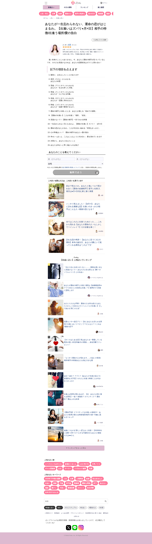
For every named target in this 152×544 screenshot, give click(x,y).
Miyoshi (101, 332)
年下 (95, 483)
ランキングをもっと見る (76, 448)
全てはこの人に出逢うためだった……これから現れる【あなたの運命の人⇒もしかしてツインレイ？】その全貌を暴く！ (84, 224)
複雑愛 (100, 14)
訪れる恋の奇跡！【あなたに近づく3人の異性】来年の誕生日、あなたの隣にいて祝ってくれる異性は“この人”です (84, 242)
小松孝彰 (100, 231)
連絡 (46, 488)
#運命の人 (92, 507)
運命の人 (68, 14)
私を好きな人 (97, 479)
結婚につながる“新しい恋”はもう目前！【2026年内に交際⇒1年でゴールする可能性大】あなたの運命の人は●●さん (83, 433)
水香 (102, 195)
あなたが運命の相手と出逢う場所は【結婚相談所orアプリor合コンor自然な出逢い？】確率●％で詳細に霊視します (83, 287)
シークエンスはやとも (97, 277)
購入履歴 (101, 7)
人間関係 (79, 479)
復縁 (108, 14)
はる (60, 468)
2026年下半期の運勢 (52, 479)
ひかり (101, 249)
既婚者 (76, 483)
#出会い (83, 507)
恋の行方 (91, 14)
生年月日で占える (51, 492)
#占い (60, 507)
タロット (80, 488)
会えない (103, 483)
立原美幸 (100, 213)
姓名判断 (90, 488)
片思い (62, 488)
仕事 (53, 14)
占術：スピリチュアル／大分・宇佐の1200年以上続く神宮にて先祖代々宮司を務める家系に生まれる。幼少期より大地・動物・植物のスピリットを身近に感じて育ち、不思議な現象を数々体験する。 (83, 52)
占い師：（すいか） (70, 45)
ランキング (84, 7)
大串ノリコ (100, 404)
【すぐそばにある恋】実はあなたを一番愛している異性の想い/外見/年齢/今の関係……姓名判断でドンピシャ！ (83, 342)
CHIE (101, 314)
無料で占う (76, 172)
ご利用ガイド (49, 513)
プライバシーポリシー (77, 513)
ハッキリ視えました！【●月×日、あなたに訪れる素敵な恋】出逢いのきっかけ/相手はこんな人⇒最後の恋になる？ (83, 206)
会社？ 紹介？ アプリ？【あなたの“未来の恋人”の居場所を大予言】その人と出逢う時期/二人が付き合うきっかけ (82, 378)
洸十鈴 (101, 366)
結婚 (60, 14)
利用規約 (57, 513)
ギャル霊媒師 (50, 468)
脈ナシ (54, 488)
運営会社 (105, 513)
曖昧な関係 (86, 483)
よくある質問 (65, 513)
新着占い (51, 7)
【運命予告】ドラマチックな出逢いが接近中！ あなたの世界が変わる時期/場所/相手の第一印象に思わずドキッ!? (82, 414)
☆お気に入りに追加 (99, 40)
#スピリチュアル (71, 507)
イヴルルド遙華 (80, 468)
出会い (47, 483)
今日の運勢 (68, 7)
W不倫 (68, 483)
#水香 (101, 507)
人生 (65, 479)
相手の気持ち (80, 14)
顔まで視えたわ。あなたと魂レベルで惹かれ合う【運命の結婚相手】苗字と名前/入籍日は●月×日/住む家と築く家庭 (84, 188)
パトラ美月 (100, 422)
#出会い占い (49, 507)
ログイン (104, 3)
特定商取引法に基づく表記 (93, 513)
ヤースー (68, 468)
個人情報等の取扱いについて (71, 167)
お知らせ (76, 516)
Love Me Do (99, 386)
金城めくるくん (70, 464)
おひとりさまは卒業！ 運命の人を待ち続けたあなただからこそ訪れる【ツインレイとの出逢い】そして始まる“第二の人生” (83, 306)
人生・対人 (44, 14)
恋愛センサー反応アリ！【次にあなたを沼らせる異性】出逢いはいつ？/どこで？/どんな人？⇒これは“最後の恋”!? (83, 324)
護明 (102, 350)
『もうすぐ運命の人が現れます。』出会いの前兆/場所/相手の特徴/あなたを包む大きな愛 (82, 359)
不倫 (61, 483)
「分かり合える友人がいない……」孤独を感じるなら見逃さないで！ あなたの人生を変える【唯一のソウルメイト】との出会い (83, 269)
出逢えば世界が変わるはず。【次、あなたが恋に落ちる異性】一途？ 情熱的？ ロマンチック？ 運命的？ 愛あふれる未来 (83, 396)
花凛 (90, 468)
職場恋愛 (71, 488)
